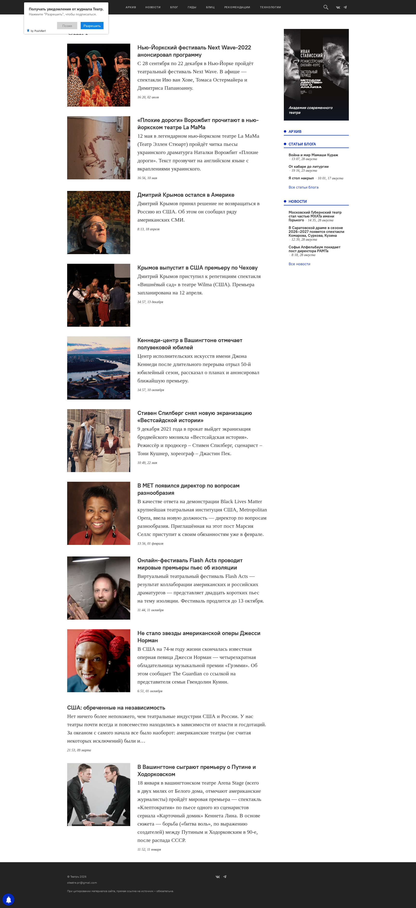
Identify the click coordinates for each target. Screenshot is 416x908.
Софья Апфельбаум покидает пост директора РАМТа (314, 248)
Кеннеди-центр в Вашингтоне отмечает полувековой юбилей (189, 343)
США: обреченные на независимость (116, 707)
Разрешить (92, 25)
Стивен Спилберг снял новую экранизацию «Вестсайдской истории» (194, 416)
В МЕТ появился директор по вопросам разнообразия (188, 489)
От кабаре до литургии (309, 166)
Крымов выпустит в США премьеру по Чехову (197, 267)
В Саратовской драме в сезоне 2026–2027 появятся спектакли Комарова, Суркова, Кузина (316, 231)
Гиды (192, 7)
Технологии (270, 7)
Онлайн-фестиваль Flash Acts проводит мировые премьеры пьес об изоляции (190, 563)
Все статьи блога (303, 187)
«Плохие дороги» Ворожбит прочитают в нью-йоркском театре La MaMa (198, 123)
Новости (153, 7)
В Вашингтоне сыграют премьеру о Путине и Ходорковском (196, 770)
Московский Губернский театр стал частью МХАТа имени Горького (315, 216)
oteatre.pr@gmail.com (82, 882)
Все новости (299, 263)
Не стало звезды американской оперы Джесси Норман (198, 636)
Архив (131, 7)
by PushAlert (38, 31)
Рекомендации (237, 7)
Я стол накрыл (301, 178)
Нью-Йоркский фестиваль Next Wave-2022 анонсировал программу (194, 51)
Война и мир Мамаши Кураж (313, 154)
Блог (174, 7)
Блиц (210, 7)
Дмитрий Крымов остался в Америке (185, 194)
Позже (67, 25)
